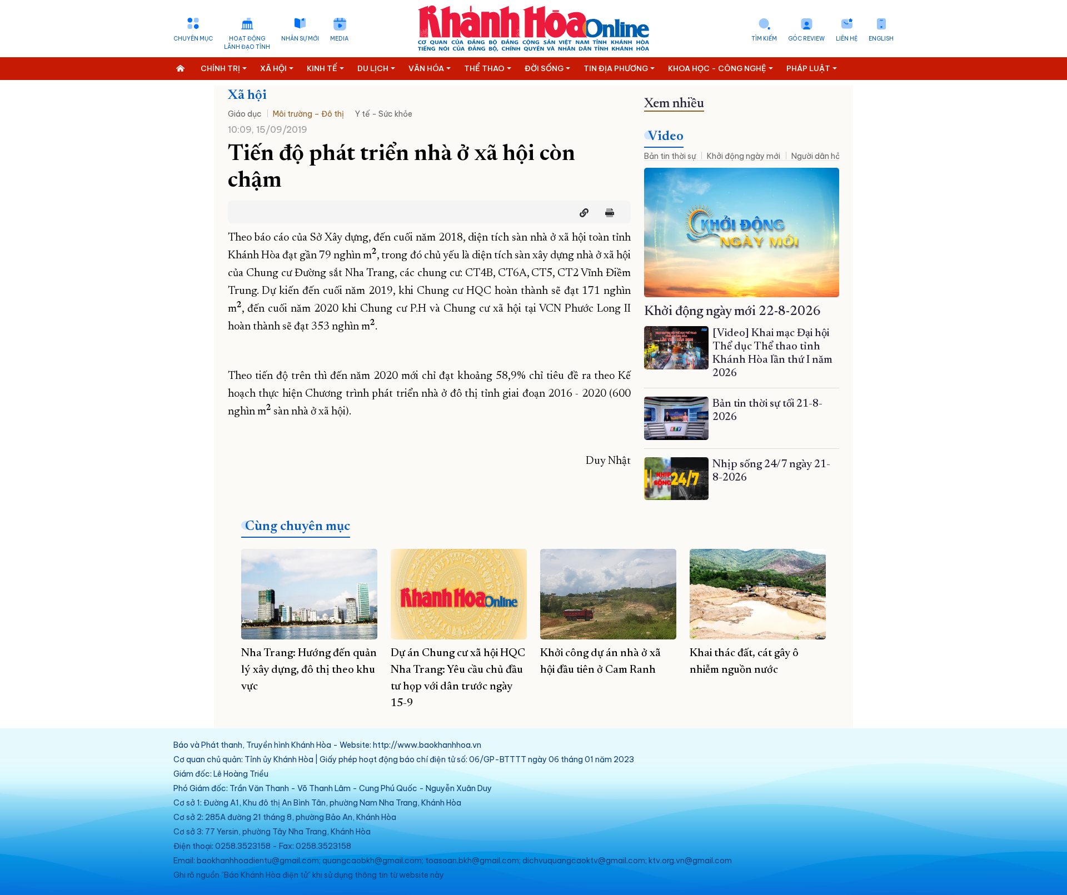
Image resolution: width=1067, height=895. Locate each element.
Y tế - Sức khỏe (383, 114)
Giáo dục (245, 114)
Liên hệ (846, 38)
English (881, 38)
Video (666, 136)
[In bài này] (607, 212)
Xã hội (247, 95)
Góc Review (806, 38)
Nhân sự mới (300, 38)
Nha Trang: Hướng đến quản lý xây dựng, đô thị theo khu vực (309, 670)
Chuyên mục (193, 38)
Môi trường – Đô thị (308, 114)
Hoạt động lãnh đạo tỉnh (247, 43)
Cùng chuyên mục (297, 526)
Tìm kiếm (764, 38)
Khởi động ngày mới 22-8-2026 (732, 311)
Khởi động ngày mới (743, 156)
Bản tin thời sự (670, 156)
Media (339, 38)
